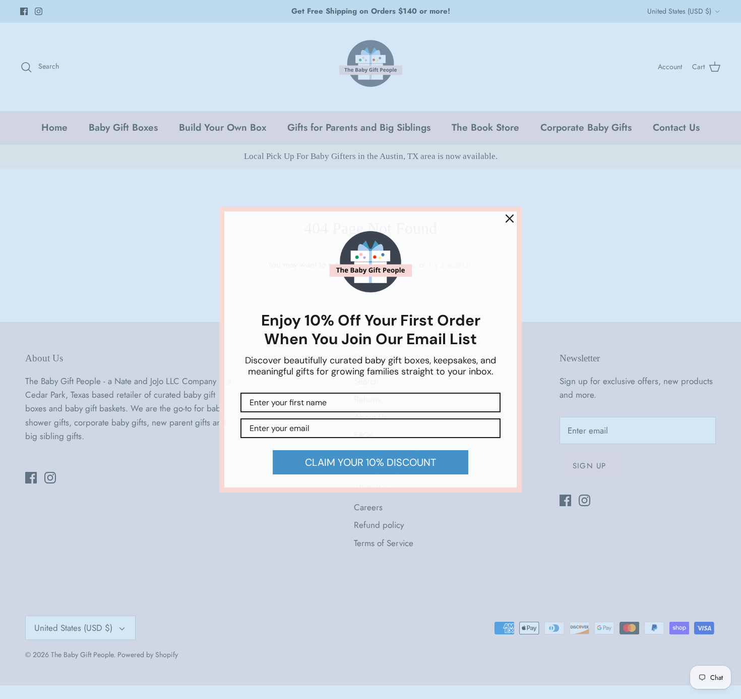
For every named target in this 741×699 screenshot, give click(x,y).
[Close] (510, 218)
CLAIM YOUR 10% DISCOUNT (370, 462)
